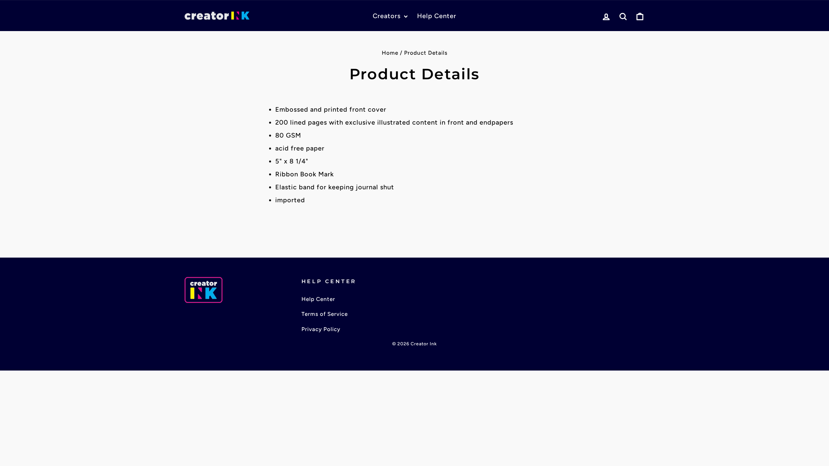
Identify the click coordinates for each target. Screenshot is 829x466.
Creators (388, 16)
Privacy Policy (320, 329)
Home (390, 53)
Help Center (436, 16)
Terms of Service (324, 314)
